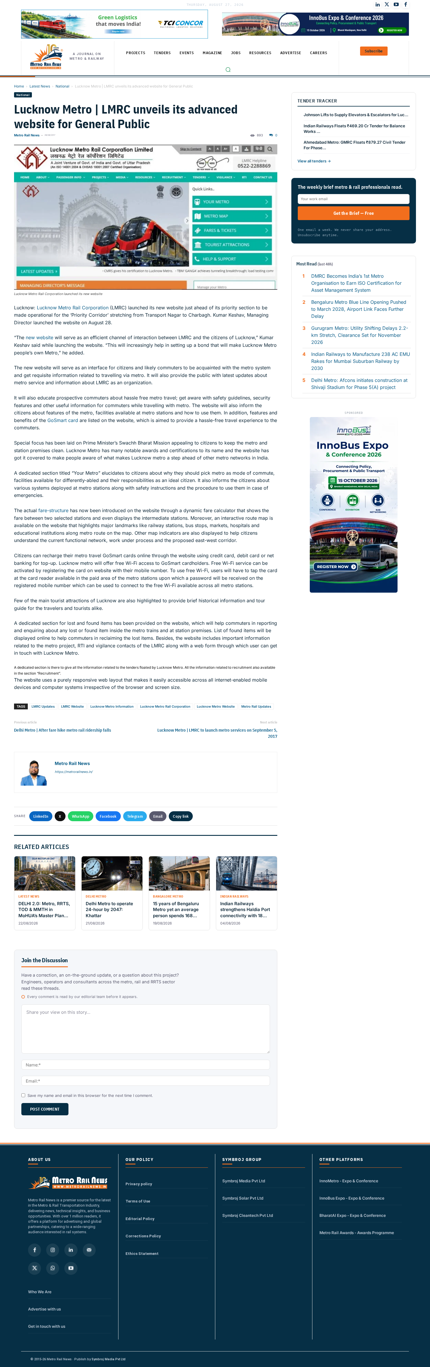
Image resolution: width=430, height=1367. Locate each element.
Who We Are (39, 1291)
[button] (228, 69)
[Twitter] (387, 4)
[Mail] (89, 1249)
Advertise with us (44, 1309)
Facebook (108, 816)
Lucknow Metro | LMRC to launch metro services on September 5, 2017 (217, 733)
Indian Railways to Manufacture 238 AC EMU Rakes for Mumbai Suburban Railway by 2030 (360, 361)
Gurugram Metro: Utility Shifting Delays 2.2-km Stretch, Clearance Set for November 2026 (359, 335)
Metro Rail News (26, 135)
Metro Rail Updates (256, 706)
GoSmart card (62, 420)
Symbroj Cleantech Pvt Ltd (247, 1215)
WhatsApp (80, 816)
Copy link (181, 816)
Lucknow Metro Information (112, 706)
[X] (34, 1268)
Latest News (40, 86)
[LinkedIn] (377, 4)
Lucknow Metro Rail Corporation (73, 308)
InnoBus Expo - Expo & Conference (351, 1198)
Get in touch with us (46, 1326)
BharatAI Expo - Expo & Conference (352, 1215)
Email (158, 816)
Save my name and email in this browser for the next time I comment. (90, 1095)
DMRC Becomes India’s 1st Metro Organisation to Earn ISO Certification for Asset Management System (356, 283)
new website (39, 337)
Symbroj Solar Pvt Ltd (242, 1198)
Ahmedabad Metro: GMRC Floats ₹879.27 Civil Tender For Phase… (354, 145)
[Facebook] (406, 4)
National (62, 86)
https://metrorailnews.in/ (73, 772)
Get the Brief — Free (353, 213)
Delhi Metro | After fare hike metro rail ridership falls (62, 730)
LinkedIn (40, 816)
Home (19, 86)
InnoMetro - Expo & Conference (348, 1181)
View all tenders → (314, 161)
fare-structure (53, 510)
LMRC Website (72, 706)
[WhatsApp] (52, 1268)
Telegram (135, 816)
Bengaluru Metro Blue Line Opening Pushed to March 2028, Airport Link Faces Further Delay (358, 309)
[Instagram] (52, 1249)
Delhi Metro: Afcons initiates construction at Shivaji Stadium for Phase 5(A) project (359, 383)
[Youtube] (396, 4)
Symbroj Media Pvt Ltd (243, 1181)
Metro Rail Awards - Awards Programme (356, 1232)
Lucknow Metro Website (216, 706)
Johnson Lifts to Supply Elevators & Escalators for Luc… (356, 114)
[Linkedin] (70, 1249)
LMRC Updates (43, 706)
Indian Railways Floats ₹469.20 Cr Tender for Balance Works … (354, 129)
